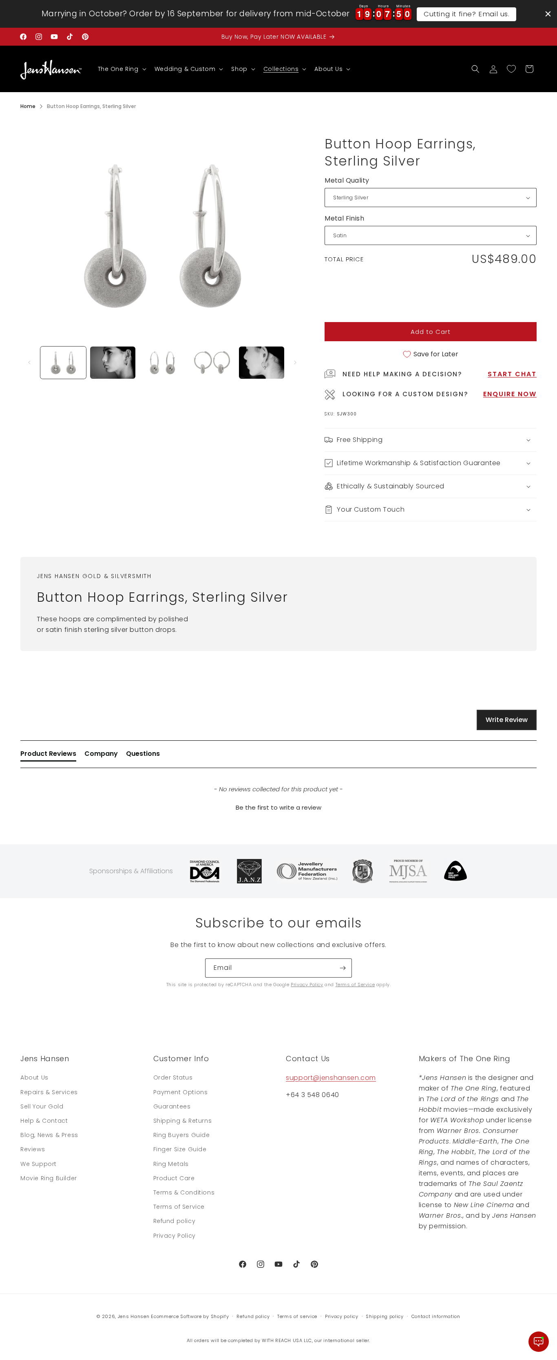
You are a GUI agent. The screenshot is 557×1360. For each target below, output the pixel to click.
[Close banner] (548, 14)
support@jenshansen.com (331, 1077)
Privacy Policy (307, 984)
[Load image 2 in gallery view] (113, 363)
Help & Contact (44, 1121)
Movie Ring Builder (48, 1178)
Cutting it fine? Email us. (467, 14)
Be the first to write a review (278, 807)
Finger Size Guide (180, 1149)
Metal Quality (347, 180)
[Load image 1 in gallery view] (63, 363)
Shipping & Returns (182, 1121)
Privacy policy (341, 1316)
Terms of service (297, 1316)
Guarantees (172, 1106)
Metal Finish (344, 218)
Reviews (32, 1149)
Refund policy (174, 1221)
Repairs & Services (49, 1092)
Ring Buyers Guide (181, 1135)
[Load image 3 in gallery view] (162, 363)
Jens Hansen (134, 1316)
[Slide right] (295, 362)
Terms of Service (355, 984)
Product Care (174, 1178)
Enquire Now (510, 394)
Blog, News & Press (49, 1135)
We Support (38, 1164)
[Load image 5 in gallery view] (262, 363)
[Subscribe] (342, 968)
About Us (34, 1077)
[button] (121, 68)
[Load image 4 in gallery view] (212, 363)
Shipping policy (385, 1316)
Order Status (173, 1077)
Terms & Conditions (184, 1192)
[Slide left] (29, 362)
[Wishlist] (511, 69)
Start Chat (512, 374)
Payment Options (180, 1092)
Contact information (435, 1316)
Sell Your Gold (41, 1106)
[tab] (48, 755)
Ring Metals (171, 1164)
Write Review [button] (507, 719)
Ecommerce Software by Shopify (190, 1316)
